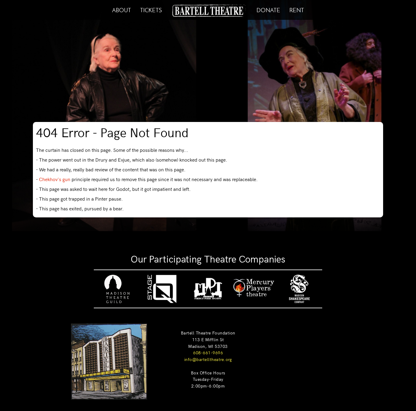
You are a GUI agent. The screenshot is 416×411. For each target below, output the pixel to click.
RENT (296, 9)
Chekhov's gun (54, 179)
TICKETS (151, 9)
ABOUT (121, 9)
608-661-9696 (208, 352)
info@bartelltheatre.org (208, 359)
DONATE (268, 9)
